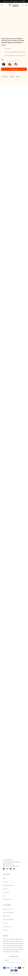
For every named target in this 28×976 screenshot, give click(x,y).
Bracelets (5, 882)
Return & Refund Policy (8, 919)
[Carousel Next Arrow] (26, 22)
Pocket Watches (7, 899)
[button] (2, 5)
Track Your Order (7, 926)
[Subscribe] (23, 961)
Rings (4, 878)
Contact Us (5, 930)
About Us (5, 923)
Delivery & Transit (7, 909)
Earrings (5, 889)
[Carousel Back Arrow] (2, 22)
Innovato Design (15, 973)
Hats (4, 896)
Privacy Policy (6, 916)
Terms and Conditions (8, 912)
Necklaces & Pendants (8, 885)
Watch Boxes (6, 892)
